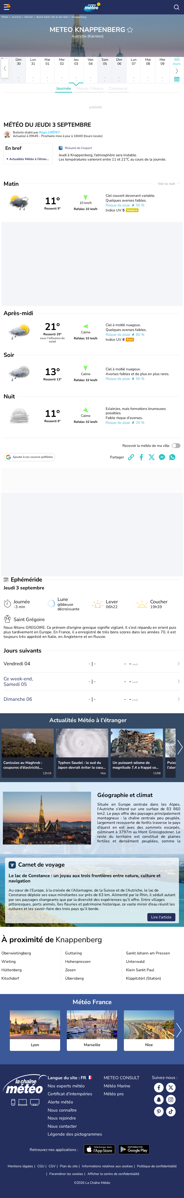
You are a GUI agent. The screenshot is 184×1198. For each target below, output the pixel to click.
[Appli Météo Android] (134, 1149)
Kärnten (28, 17)
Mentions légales (20, 1166)
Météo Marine (117, 1086)
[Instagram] (171, 1099)
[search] (176, 7)
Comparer (118, 88)
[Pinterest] (159, 1111)
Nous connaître (62, 1110)
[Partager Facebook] (141, 457)
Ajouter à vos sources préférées (33, 457)
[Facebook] (159, 1087)
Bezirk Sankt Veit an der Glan (52, 17)
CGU (40, 1166)
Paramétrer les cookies (66, 1174)
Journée (63, 88)
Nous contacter (62, 1126)
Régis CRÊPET (49, 132)
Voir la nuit (167, 183)
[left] (5, 68)
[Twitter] (171, 1087)
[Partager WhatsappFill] (172, 457)
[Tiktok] (171, 1111)
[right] (180, 747)
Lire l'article (161, 917)
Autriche (16, 17)
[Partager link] (131, 457)
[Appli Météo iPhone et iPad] (99, 1149)
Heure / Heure (90, 88)
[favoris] (129, 29)
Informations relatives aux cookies (107, 1166)
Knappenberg (79, 17)
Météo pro (114, 1094)
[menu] (7, 7)
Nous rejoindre (62, 1118)
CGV (52, 1166)
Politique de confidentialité (157, 1166)
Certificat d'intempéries (70, 1094)
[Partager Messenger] (162, 457)
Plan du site (69, 1166)
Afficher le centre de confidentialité (113, 1174)
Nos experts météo (66, 1086)
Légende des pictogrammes (75, 1134)
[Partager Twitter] (152, 457)
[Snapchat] (159, 1099)
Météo (4, 17)
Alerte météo (60, 1102)
